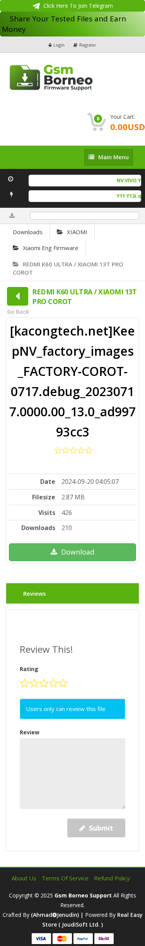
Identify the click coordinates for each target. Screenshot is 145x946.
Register (87, 45)
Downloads (28, 232)
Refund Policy (112, 878)
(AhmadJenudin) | (58, 914)
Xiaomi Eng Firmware (50, 248)
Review (29, 732)
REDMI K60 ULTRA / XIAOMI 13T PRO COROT (68, 268)
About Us (25, 878)
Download (77, 551)
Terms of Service (66, 878)
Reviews (34, 593)
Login (59, 45)
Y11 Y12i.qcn (129, 195)
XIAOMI (77, 232)
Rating (29, 669)
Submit (101, 828)
